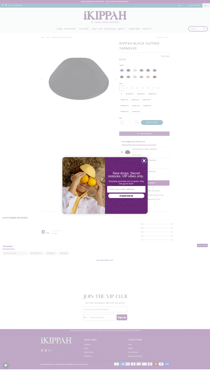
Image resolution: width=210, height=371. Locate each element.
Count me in (126, 195)
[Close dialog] (144, 160)
